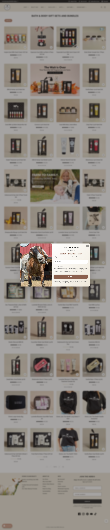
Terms (55, 273)
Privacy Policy (79, 271)
